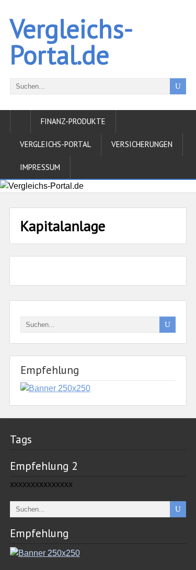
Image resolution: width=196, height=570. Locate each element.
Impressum (40, 167)
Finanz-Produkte (73, 121)
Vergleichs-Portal (55, 144)
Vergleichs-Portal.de (71, 41)
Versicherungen (141, 144)
